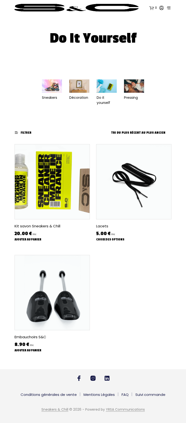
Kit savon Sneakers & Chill (37, 226)
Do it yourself (103, 100)
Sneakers (49, 97)
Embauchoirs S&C (30, 336)
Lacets (102, 226)
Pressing (131, 97)
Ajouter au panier (28, 239)
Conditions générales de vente (49, 394)
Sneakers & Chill (54, 410)
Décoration (78, 97)
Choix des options (110, 239)
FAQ (125, 394)
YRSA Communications (125, 410)
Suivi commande (150, 394)
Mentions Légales (99, 394)
